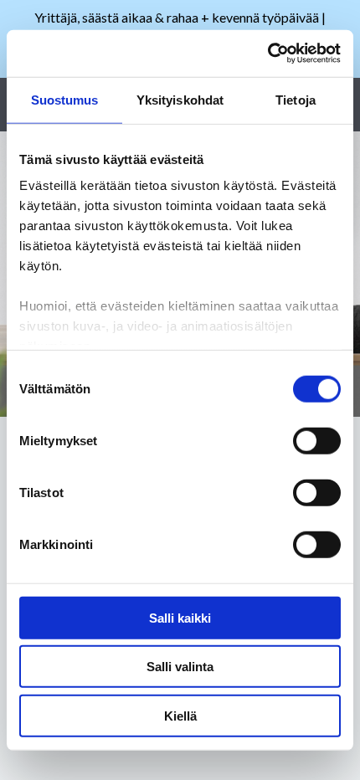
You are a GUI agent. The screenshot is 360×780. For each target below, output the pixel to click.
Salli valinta (180, 666)
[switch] (317, 440)
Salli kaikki (180, 617)
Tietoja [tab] (295, 99)
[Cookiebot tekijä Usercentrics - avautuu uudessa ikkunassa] (267, 53)
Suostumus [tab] (65, 99)
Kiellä (180, 715)
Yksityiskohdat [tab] (180, 99)
